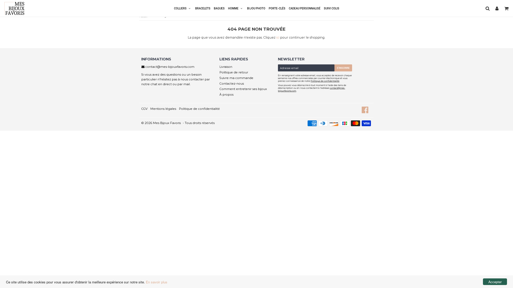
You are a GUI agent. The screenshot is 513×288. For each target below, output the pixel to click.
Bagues (219, 8)
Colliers (180, 8)
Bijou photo (256, 8)
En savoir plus (156, 281)
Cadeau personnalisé (304, 8)
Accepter (495, 281)
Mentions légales (163, 109)
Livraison (225, 67)
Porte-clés (277, 8)
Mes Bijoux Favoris (167, 123)
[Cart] (506, 8)
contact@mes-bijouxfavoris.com (169, 67)
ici (277, 37)
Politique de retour (233, 72)
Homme (233, 8)
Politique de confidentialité (325, 81)
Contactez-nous (231, 83)
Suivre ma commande (236, 78)
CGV (144, 109)
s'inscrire (343, 68)
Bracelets (202, 8)
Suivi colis (331, 8)
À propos (226, 94)
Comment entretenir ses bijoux (243, 89)
